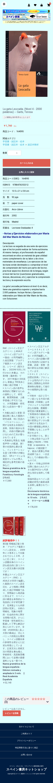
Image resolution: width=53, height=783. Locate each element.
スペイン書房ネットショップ (26, 769)
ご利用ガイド (26, 734)
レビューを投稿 (11, 713)
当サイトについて (26, 727)
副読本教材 (33, 144)
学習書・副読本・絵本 (13, 141)
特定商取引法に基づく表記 (26, 748)
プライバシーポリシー (26, 741)
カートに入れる (26, 163)
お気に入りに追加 (26, 172)
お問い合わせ (26, 755)
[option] (26, 64)
